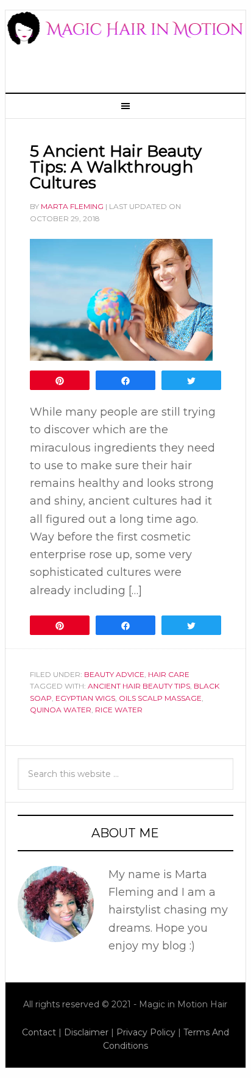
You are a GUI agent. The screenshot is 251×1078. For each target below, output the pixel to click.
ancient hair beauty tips (139, 685)
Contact (39, 1032)
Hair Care (168, 674)
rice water (119, 709)
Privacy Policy (145, 1032)
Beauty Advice (114, 674)
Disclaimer (86, 1032)
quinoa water (60, 709)
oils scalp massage (160, 698)
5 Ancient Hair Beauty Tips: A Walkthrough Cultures (116, 167)
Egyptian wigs (85, 698)
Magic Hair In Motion (125, 45)
